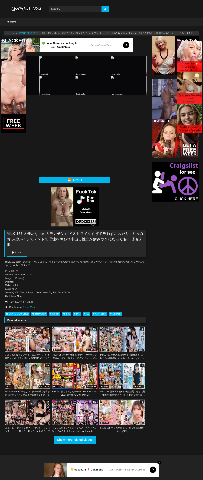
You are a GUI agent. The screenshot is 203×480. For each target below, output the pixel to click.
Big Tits (55, 314)
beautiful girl (40, 314)
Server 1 (77, 180)
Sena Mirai (29, 307)
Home (13, 21)
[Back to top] (193, 470)
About (18, 252)
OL (87, 314)
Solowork (117, 314)
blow (68, 314)
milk (78, 314)
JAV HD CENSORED (28, 33)
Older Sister (100, 314)
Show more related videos (75, 439)
